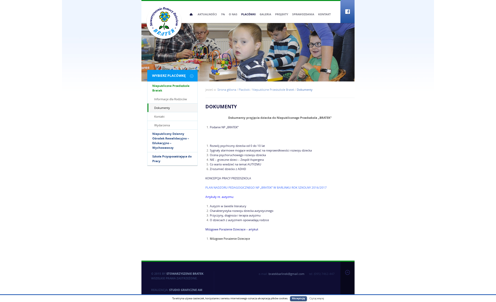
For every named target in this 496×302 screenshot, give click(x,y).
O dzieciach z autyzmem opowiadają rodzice (239, 220)
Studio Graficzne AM (185, 290)
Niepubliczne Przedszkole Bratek (170, 88)
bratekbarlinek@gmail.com (286, 274)
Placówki (248, 14)
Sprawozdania (303, 14)
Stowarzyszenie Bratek (184, 274)
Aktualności (207, 14)
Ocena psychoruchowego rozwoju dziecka (238, 155)
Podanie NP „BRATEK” (224, 127)
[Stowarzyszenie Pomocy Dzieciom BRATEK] (164, 21)
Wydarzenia (162, 125)
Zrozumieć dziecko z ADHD (228, 169)
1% (223, 14)
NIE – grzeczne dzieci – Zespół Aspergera (237, 160)
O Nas (233, 14)
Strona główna (191, 14)
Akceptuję (298, 298)
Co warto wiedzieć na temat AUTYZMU (235, 164)
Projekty (281, 14)
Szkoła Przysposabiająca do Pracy (172, 158)
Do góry (347, 281)
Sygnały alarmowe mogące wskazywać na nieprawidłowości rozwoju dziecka (261, 150)
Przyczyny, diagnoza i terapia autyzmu (235, 215)
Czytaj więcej (316, 298)
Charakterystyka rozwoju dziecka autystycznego (241, 211)
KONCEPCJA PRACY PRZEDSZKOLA (228, 178)
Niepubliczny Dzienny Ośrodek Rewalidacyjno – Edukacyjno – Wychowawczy (170, 141)
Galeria (265, 14)
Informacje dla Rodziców (170, 99)
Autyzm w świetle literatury (228, 206)
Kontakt (324, 14)
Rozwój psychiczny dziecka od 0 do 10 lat (237, 146)
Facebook (347, 11)
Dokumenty (162, 108)
